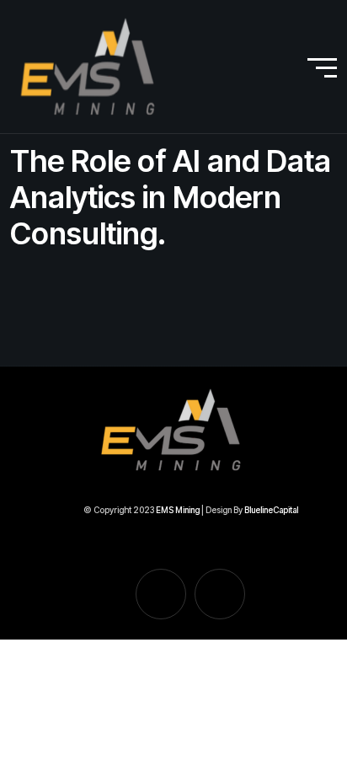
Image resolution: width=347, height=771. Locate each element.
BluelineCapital (271, 510)
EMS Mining (178, 510)
